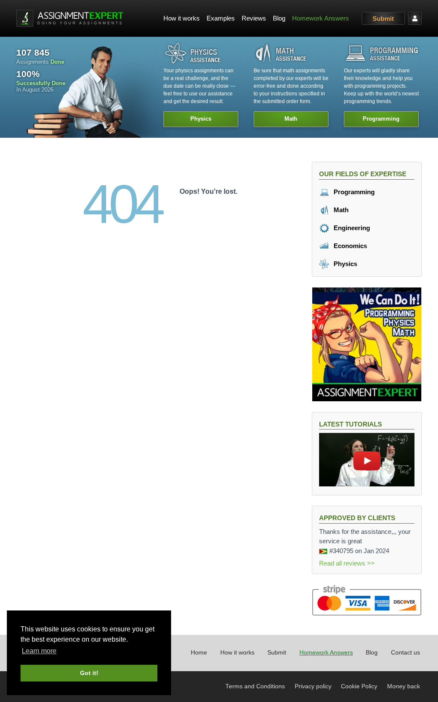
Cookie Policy (359, 686)
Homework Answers (320, 18)
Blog (279, 18)
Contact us (405, 652)
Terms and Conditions (255, 686)
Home (199, 652)
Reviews (254, 18)
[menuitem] (181, 19)
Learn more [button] (39, 651)
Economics (349, 245)
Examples (221, 18)
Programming (353, 191)
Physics (344, 263)
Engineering (351, 227)
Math (340, 209)
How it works (181, 18)
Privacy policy (313, 686)
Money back (403, 686)
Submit (383, 18)
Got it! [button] (89, 672)
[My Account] (415, 18)
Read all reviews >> (347, 563)
